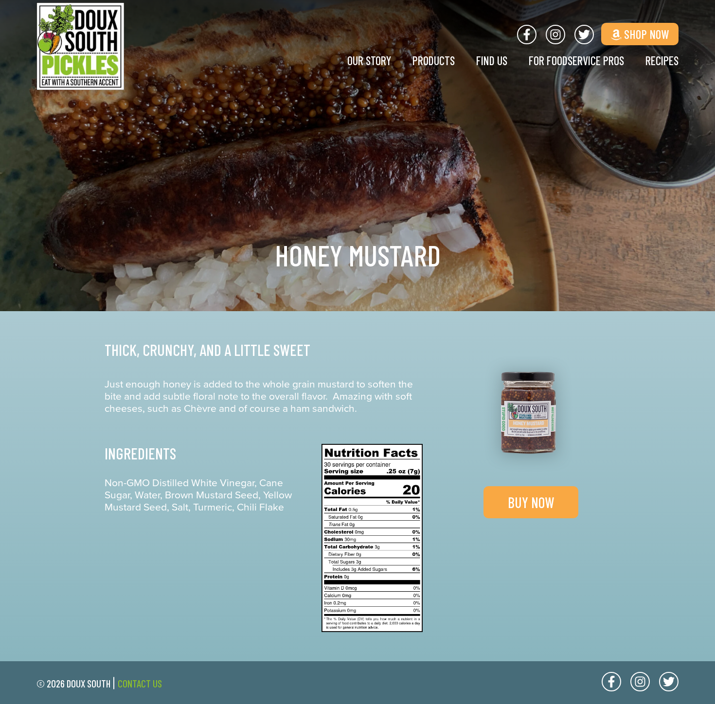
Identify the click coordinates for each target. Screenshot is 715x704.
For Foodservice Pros (576, 60)
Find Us (491, 60)
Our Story (369, 60)
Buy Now (531, 502)
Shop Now (645, 34)
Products (433, 60)
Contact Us (140, 683)
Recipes (662, 60)
